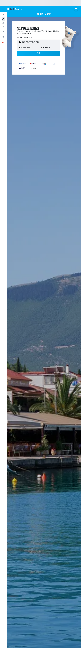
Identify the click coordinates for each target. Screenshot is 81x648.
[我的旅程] (3, 37)
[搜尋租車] (3, 23)
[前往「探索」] (3, 31)
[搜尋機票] (3, 15)
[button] (3, 9)
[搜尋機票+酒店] (3, 27)
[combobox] (24, 37)
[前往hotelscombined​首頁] (15, 9)
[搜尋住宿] (3, 19)
